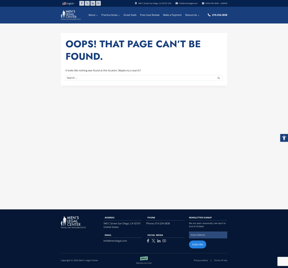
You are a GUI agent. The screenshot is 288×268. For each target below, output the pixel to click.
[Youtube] (164, 241)
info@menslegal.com (188, 3)
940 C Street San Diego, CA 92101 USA (154, 3)
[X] (87, 3)
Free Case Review (149, 15)
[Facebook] (81, 3)
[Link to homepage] (73, 222)
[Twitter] (153, 241)
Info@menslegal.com (115, 240)
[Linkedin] (92, 3)
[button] (284, 138)
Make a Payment (172, 15)
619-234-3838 (219, 15)
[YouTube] (98, 3)
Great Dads (130, 15)
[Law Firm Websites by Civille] (144, 260)
